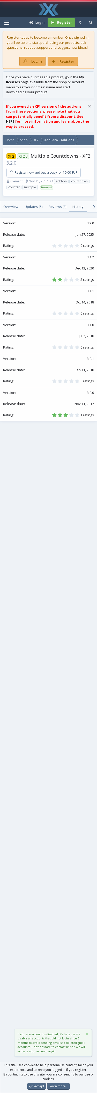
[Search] (90, 23)
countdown (79, 181)
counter (14, 187)
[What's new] (80, 23)
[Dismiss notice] (89, 106)
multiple (30, 187)
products (72, 42)
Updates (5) (33, 206)
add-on (61, 181)
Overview (10, 206)
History (78, 206)
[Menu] (6, 23)
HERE (10, 121)
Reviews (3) (57, 206)
